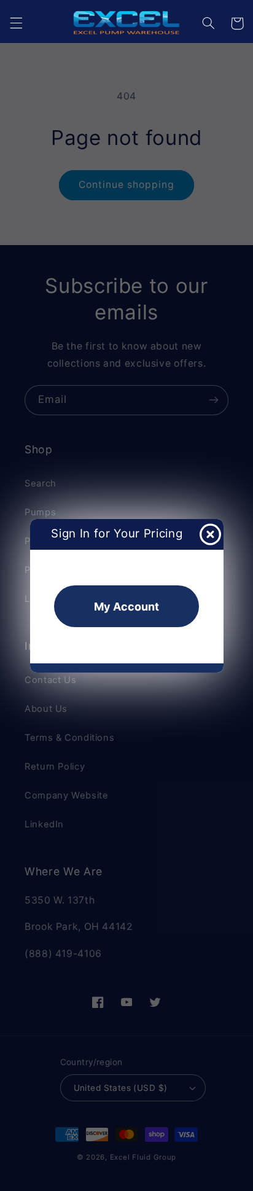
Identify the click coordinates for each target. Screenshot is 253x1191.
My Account (126, 606)
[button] (16, 23)
